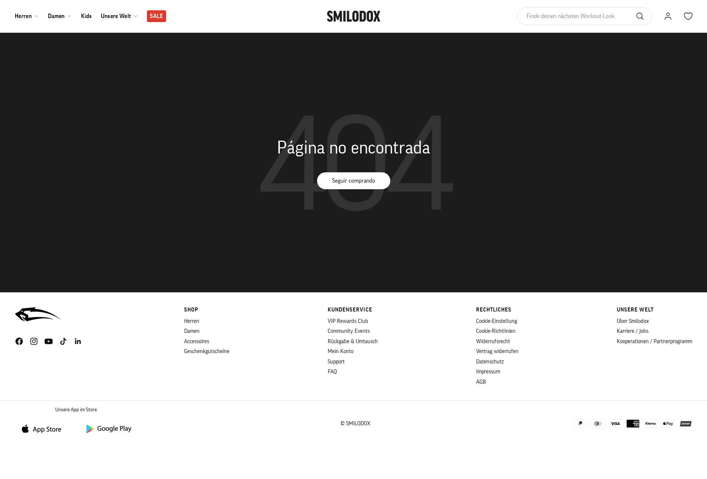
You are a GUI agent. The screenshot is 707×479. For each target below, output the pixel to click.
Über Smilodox (633, 321)
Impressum (488, 371)
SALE (156, 16)
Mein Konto (341, 351)
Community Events (349, 331)
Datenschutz (490, 361)
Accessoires (196, 341)
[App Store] (44, 428)
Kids (86, 16)
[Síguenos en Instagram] (33, 341)
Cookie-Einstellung (496, 321)
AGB (481, 382)
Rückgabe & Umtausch (353, 341)
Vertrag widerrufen (497, 351)
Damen (56, 16)
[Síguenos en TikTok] (63, 341)
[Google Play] (108, 428)
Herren (23, 16)
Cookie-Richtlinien (496, 331)
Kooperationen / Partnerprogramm (654, 341)
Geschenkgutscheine (206, 351)
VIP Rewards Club (348, 321)
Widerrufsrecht (493, 341)
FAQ (332, 371)
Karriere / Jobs (632, 331)
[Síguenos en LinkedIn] (78, 341)
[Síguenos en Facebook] (19, 341)
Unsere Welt (116, 16)
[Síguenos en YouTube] (48, 341)
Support (336, 361)
